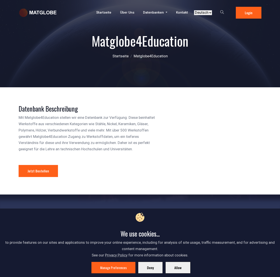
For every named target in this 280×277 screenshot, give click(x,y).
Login (248, 12)
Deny (150, 267)
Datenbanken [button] (154, 12)
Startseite (103, 12)
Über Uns (127, 12)
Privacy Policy (116, 255)
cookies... (149, 233)
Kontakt (182, 12)
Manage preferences (113, 267)
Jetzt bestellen (38, 170)
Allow (178, 267)
